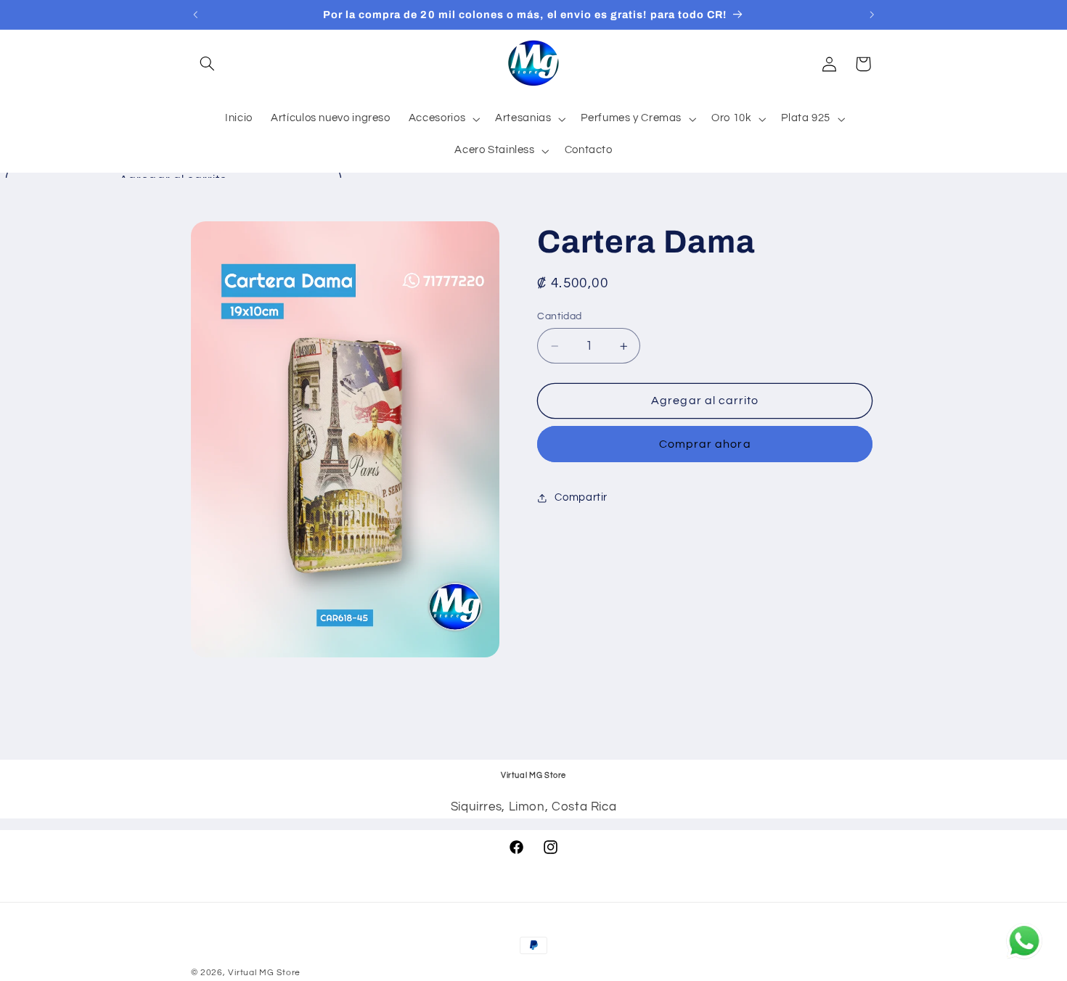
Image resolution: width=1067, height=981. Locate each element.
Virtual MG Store (264, 973)
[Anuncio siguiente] (872, 14)
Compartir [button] (581, 497)
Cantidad (559, 316)
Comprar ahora (705, 444)
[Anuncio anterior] (195, 14)
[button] (207, 64)
